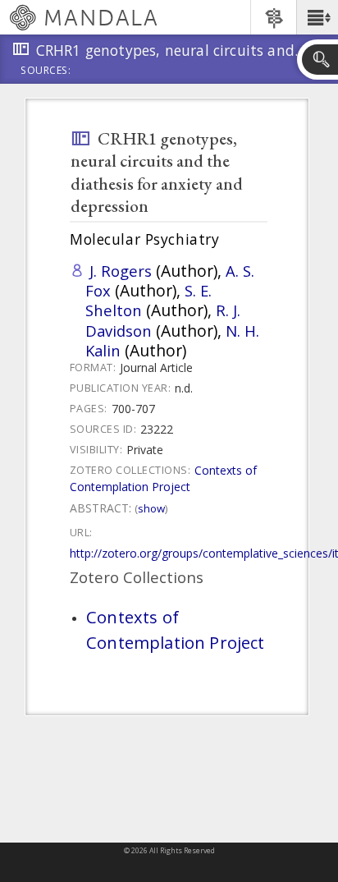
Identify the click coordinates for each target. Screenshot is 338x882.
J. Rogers (120, 270)
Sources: (46, 71)
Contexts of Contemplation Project (163, 478)
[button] (317, 17)
